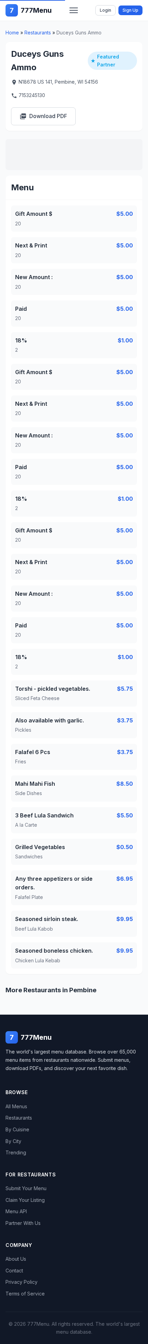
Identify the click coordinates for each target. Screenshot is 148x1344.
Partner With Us (23, 1223)
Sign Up (130, 10)
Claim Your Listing (25, 1200)
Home (12, 32)
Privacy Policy (22, 1282)
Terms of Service (25, 1294)
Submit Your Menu (26, 1188)
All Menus (16, 1106)
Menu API (16, 1211)
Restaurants (37, 32)
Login (105, 10)
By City (13, 1141)
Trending (16, 1152)
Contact (14, 1270)
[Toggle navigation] (74, 10)
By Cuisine (17, 1129)
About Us (16, 1259)
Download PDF (43, 116)
